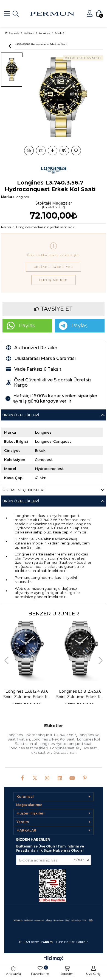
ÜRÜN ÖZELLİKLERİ (20, 501)
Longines (15, 735)
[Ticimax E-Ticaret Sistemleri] (53, 959)
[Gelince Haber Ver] (64, 150)
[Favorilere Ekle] (76, 150)
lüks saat (90, 748)
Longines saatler (65, 748)
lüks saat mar (64, 752)
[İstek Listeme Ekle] (29, 150)
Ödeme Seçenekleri (23, 490)
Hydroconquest (38, 735)
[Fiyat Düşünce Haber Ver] (52, 150)
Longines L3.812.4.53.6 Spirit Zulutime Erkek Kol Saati (31, 694)
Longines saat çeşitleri (29, 748)
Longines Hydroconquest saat (65, 743)
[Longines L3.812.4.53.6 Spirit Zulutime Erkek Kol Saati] (31, 647)
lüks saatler (40, 752)
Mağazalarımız (29, 805)
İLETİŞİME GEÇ (53, 280)
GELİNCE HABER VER (54, 267)
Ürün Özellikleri (20, 415)
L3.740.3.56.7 (65, 735)
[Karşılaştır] (41, 150)
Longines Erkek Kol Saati (53, 739)
